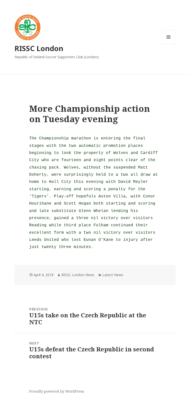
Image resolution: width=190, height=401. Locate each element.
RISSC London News (78, 274)
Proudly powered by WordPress (56, 391)
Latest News (112, 274)
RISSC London (39, 48)
